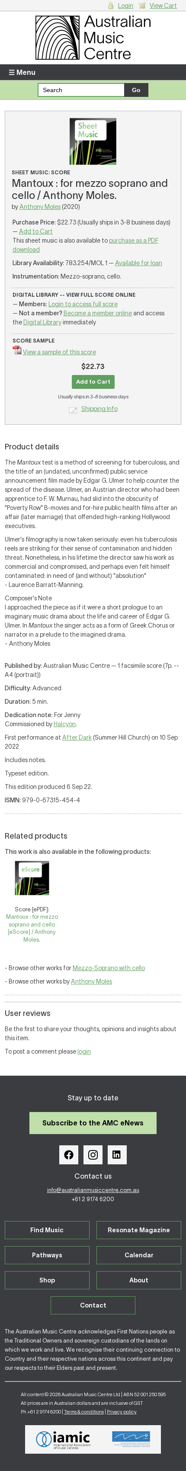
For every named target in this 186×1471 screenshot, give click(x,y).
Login (125, 5)
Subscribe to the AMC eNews (93, 1123)
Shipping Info (99, 408)
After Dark (77, 737)
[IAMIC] (63, 1439)
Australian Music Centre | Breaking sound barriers (93, 38)
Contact (93, 1305)
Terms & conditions (84, 1411)
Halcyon (65, 724)
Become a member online (98, 313)
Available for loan (138, 263)
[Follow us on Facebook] (68, 1154)
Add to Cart (36, 231)
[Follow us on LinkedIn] (117, 1154)
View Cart (163, 5)
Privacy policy (122, 1411)
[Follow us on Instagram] (93, 1154)
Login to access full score (83, 304)
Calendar (139, 1255)
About (138, 1280)
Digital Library (42, 322)
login (84, 1051)
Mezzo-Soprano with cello (109, 968)
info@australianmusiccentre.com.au (93, 1190)
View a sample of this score (59, 352)
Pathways (47, 1255)
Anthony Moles (40, 206)
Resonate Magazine (139, 1230)
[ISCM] (131, 1439)
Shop (47, 1280)
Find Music (47, 1230)
